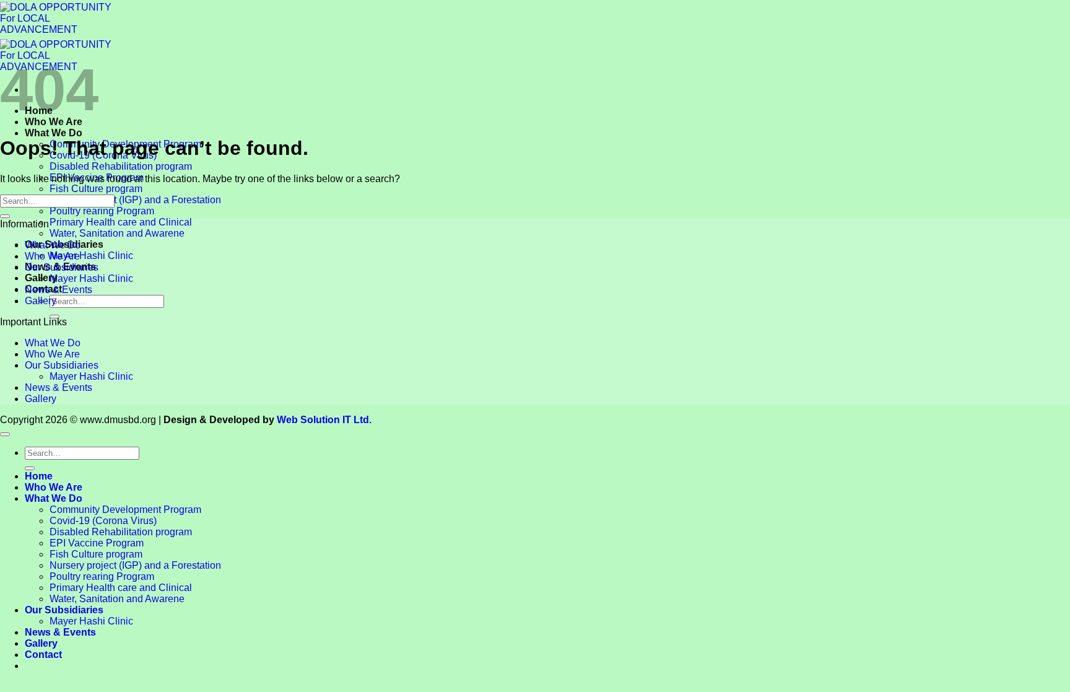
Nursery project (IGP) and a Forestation (135, 200)
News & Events (58, 289)
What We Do (53, 133)
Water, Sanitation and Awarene (117, 233)
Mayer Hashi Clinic (91, 255)
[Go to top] (5, 434)
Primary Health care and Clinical (121, 222)
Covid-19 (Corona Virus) (103, 520)
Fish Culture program (96, 188)
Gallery (40, 301)
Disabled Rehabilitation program (121, 166)
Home (39, 476)
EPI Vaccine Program (97, 543)
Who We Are (52, 256)
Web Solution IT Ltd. (324, 419)
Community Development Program (125, 509)
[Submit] (5, 216)
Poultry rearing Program (102, 211)
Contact (43, 654)
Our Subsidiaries (61, 267)
